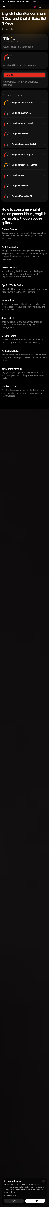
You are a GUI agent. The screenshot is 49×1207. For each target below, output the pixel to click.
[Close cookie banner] (43, 1181)
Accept (35, 1201)
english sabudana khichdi (21, 144)
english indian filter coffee (22, 165)
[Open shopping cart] (40, 6)
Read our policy (10, 1195)
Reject (14, 1201)
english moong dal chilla (21, 196)
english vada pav (17, 186)
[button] (45, 6)
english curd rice (17, 134)
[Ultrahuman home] (4, 7)
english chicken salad (19, 103)
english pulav (15, 175)
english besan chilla (19, 113)
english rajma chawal (20, 123)
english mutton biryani (20, 155)
